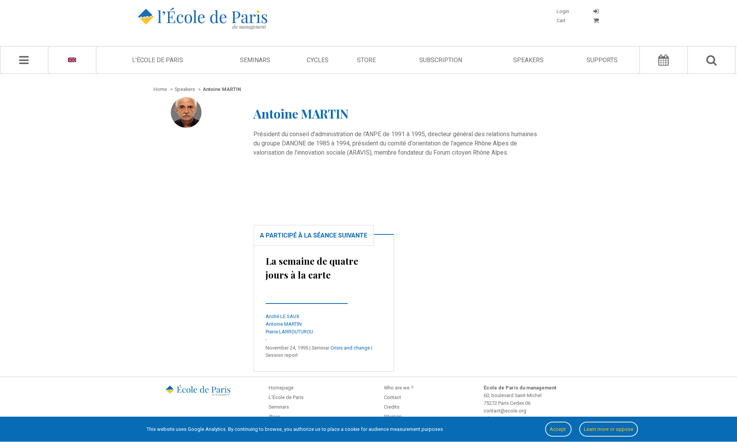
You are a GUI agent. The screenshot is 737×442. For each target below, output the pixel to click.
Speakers (528, 60)
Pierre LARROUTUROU (289, 332)
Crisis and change (350, 348)
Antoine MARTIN (284, 324)
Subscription (440, 60)
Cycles (318, 60)
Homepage (281, 388)
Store (366, 60)
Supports (602, 60)
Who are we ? (398, 388)
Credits (392, 407)
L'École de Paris (157, 60)
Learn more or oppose (608, 429)
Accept (558, 429)
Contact (392, 397)
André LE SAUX (282, 316)
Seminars (255, 60)
